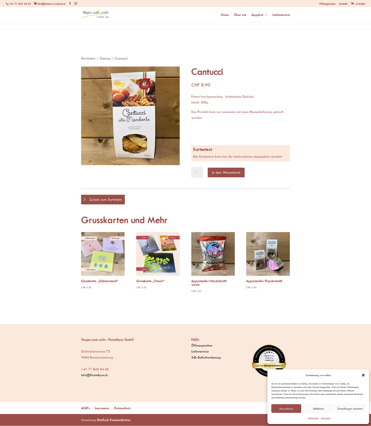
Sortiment (88, 58)
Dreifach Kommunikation (113, 420)
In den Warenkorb (226, 172)
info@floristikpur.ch (94, 375)
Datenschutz (313, 418)
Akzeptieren (286, 408)
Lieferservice (281, 15)
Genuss (105, 58)
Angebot (257, 15)
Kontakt (343, 3)
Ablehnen (318, 408)
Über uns (240, 15)
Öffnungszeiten (327, 3)
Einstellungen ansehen (350, 408)
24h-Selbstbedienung (206, 357)
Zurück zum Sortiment (105, 199)
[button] (363, 375)
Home (225, 15)
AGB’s (85, 408)
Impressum (325, 418)
